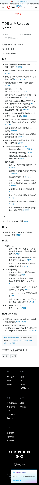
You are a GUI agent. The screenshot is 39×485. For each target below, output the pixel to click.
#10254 (34, 104)
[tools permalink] (10, 240)
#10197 (8, 85)
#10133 (29, 153)
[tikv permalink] (9, 227)
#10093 (12, 167)
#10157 (17, 79)
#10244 (8, 125)
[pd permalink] (7, 215)
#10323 (26, 210)
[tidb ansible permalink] (19, 313)
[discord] (17, 456)
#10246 (28, 177)
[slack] (28, 452)
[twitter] (15, 452)
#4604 (18, 235)
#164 (23, 275)
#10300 (14, 186)
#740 (18, 322)
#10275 (12, 192)
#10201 (25, 91)
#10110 (29, 149)
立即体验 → (19, 6)
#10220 (14, 173)
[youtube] (22, 456)
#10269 (24, 116)
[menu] (3, 7)
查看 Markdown (13, 38)
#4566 (27, 290)
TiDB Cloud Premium (21, 1)
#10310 (11, 204)
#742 (34, 331)
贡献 (6, 34)
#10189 (8, 73)
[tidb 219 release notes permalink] (13, 28)
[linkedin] (19, 452)
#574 (18, 254)
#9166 (27, 146)
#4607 (13, 296)
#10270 (26, 110)
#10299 (14, 131)
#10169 (22, 159)
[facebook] (24, 452)
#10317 (11, 198)
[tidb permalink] (9, 59)
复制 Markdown (25, 34)
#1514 (26, 221)
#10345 (21, 137)
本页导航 (18, 14)
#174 (10, 284)
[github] (10, 452)
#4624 (32, 302)
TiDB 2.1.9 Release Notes (11, 337)
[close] (34, 472)
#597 (29, 260)
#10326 (23, 79)
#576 (26, 266)
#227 (24, 308)
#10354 (21, 143)
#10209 (24, 98)
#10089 (19, 67)
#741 (24, 322)
